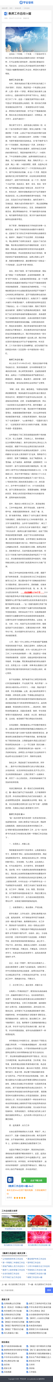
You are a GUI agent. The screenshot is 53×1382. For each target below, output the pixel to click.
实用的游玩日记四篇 (12, 1315)
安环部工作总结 (33, 1263)
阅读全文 (26, 18)
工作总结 (26, 8)
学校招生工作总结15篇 (36, 1270)
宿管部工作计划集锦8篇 (38, 1329)
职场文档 (18, 8)
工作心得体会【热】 (37, 1311)
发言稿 (7, 1365)
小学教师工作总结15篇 (36, 1274)
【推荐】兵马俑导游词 (13, 1318)
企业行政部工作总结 (11, 1274)
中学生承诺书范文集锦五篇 (40, 1307)
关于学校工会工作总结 (12, 1277)
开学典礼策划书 (10, 1354)
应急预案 (7, 1372)
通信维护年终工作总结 (36, 1259)
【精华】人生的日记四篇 (39, 1318)
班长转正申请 (34, 1361)
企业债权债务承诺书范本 (39, 1315)
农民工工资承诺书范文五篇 (40, 1304)
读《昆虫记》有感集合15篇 (15, 1307)
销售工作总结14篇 (34, 1277)
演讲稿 (32, 1368)
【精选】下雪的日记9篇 (14, 1329)
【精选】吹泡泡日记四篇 (14, 1322)
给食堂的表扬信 (35, 1326)
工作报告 (32, 1372)
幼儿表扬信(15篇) (11, 1333)
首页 (10, 8)
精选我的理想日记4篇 (38, 1333)
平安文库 (23, 1379)
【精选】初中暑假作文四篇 (40, 1346)
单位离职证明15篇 (11, 1361)
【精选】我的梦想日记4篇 (14, 1326)
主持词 (32, 1365)
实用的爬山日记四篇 (12, 1304)
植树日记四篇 (34, 1322)
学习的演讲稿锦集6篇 (13, 1346)
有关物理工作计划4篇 (13, 1311)
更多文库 (7, 1368)
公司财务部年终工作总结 (13, 1259)
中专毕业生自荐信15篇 (13, 1357)
